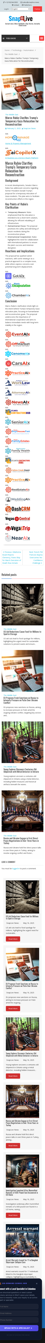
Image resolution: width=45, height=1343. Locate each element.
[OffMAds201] (17, 346)
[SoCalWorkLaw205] (17, 385)
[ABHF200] (17, 434)
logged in (16, 868)
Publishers (11, 38)
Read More (13, 939)
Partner (37, 9)
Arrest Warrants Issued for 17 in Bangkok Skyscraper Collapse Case (22, 1261)
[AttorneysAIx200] (17, 395)
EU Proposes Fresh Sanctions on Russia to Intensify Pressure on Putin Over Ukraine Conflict (21, 700)
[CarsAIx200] (17, 366)
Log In (6, 9)
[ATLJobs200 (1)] (17, 463)
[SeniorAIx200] (17, 424)
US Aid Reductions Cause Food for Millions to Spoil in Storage (22, 633)
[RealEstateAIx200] (17, 492)
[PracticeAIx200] (17, 482)
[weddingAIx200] (17, 502)
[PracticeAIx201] (17, 375)
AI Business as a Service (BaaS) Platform (21, 158)
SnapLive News (29, 128)
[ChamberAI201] (17, 298)
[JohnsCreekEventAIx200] (17, 473)
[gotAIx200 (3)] (17, 278)
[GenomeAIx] (17, 356)
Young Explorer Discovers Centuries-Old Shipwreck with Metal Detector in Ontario (21, 770)
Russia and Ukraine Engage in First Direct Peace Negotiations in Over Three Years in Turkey (21, 841)
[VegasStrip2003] (17, 531)
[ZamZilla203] (17, 288)
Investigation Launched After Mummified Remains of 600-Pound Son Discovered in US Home (22, 1192)
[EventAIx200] (17, 337)
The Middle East (11, 114)
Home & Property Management (18, 143)
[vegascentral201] (17, 521)
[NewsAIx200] (17, 405)
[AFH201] (17, 453)
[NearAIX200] (17, 541)
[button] (41, 38)
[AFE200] (17, 443)
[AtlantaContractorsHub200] (17, 414)
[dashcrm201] (17, 511)
